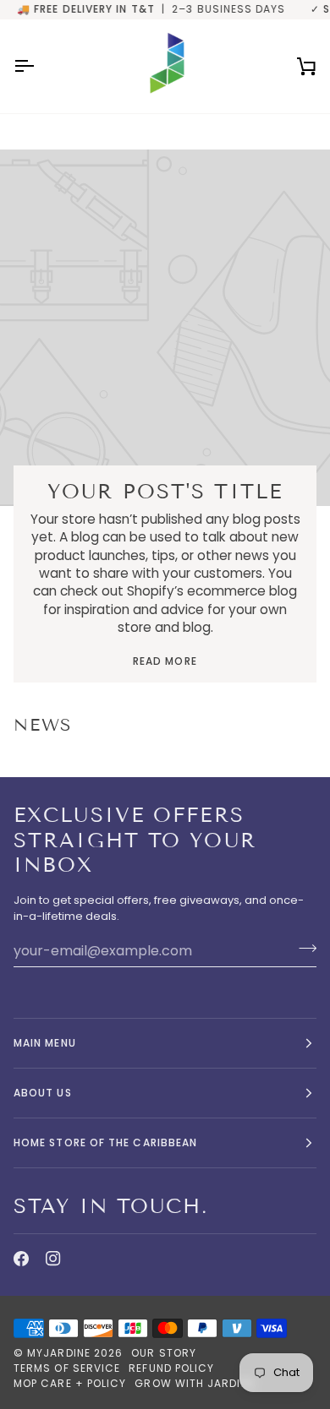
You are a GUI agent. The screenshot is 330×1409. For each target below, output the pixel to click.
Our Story (163, 1353)
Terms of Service (67, 1368)
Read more (165, 661)
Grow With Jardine (194, 1383)
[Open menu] (39, 66)
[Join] (302, 948)
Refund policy (171, 1368)
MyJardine (59, 1353)
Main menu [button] (45, 1043)
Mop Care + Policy (70, 1383)
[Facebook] (21, 1258)
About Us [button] (43, 1092)
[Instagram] (53, 1258)
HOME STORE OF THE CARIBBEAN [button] (105, 1142)
